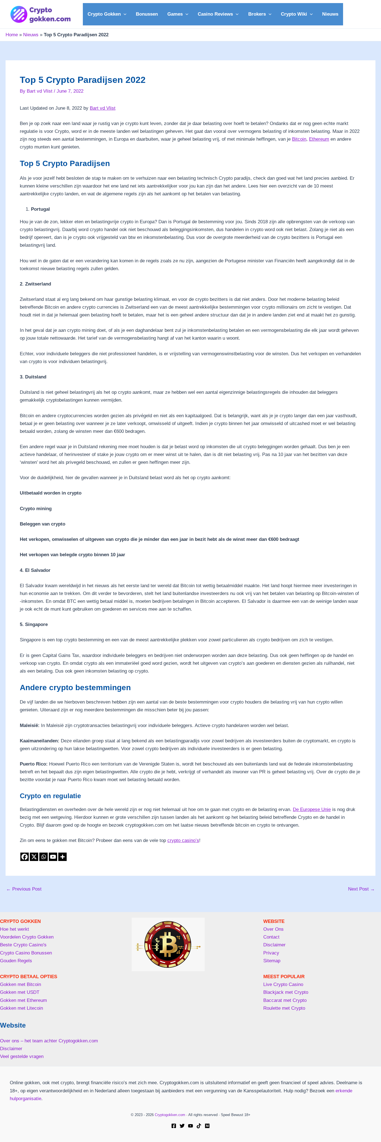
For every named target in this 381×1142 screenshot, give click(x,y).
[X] (34, 857)
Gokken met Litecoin (21, 1008)
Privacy (271, 953)
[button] (123, 14)
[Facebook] (24, 857)
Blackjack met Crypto (285, 992)
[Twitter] (182, 1125)
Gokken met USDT (19, 992)
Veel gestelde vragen (22, 1056)
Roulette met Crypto (284, 1008)
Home (12, 34)
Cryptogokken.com (170, 1115)
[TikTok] (198, 1125)
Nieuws (30, 34)
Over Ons (273, 929)
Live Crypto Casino (283, 984)
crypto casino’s (183, 840)
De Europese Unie (312, 809)
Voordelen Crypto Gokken (27, 937)
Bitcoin (299, 139)
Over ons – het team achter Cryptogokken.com (49, 1040)
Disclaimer (11, 1048)
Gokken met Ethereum (23, 1000)
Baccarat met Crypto (285, 1000)
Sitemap (271, 960)
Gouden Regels (16, 960)
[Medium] (207, 1125)
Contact (271, 937)
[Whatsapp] (43, 857)
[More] (62, 857)
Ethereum (319, 139)
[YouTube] (190, 1125)
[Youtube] (53, 857)
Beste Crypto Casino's (23, 944)
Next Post (361, 889)
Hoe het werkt (14, 929)
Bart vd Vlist (102, 108)
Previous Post (24, 889)
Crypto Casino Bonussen (26, 953)
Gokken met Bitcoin (20, 984)
